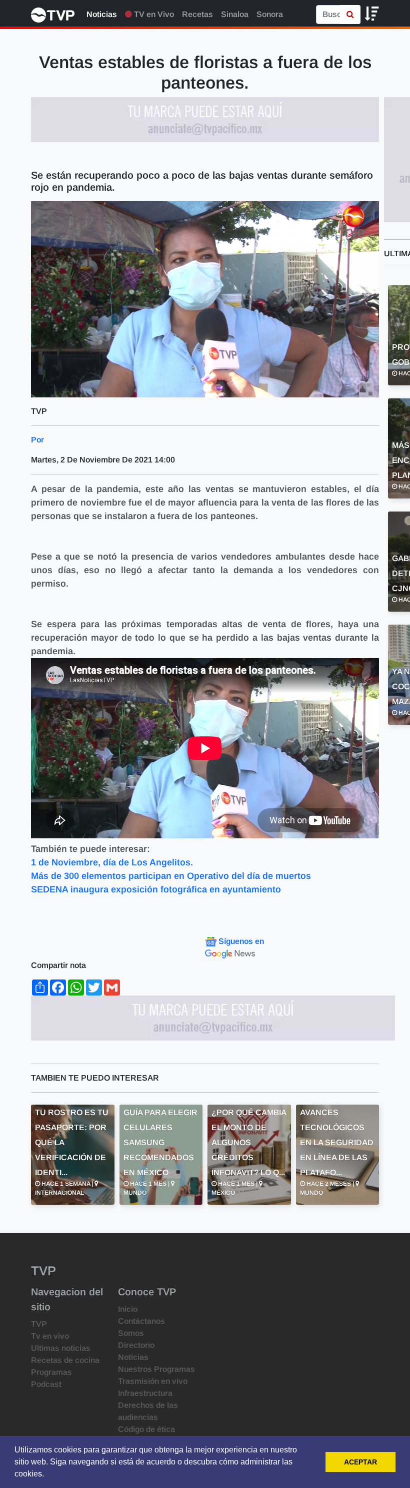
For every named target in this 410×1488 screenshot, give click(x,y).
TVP (39, 1324)
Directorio (136, 1345)
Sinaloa (234, 14)
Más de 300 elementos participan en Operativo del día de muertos (171, 876)
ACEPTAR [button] (360, 1462)
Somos (131, 1333)
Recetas (197, 14)
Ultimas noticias (60, 1348)
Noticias (101, 14)
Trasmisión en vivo (153, 1381)
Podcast (46, 1384)
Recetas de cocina (65, 1360)
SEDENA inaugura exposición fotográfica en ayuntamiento (156, 889)
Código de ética (146, 1429)
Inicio (128, 1309)
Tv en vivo (50, 1336)
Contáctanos (141, 1321)
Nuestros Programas (156, 1369)
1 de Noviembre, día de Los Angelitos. (112, 862)
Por (37, 439)
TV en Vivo (153, 14)
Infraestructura (145, 1393)
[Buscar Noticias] (350, 14)
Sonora (269, 14)
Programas (51, 1372)
